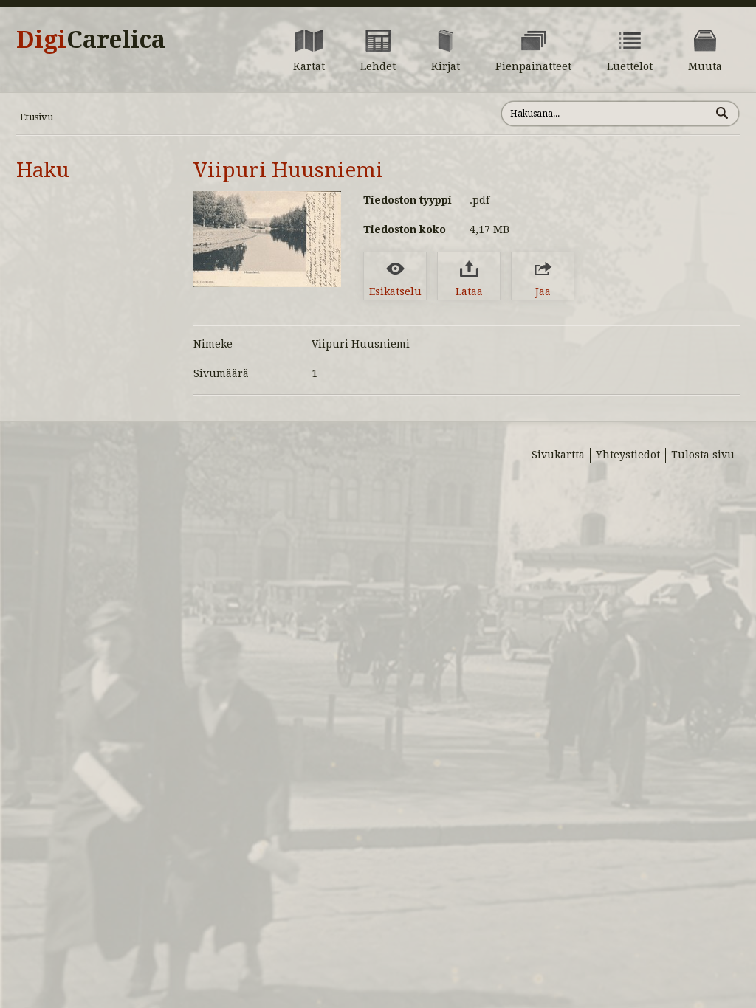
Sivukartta (558, 454)
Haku (42, 170)
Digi (90, 40)
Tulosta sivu (703, 454)
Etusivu (36, 116)
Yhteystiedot (628, 454)
